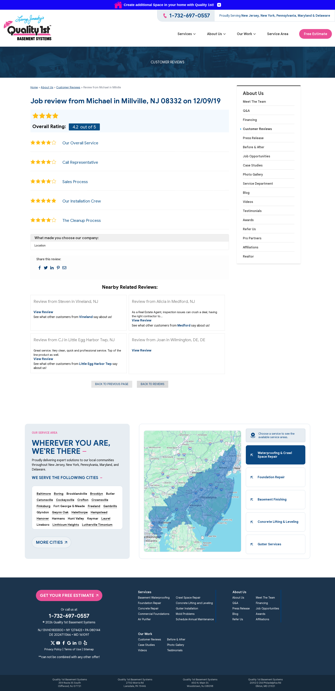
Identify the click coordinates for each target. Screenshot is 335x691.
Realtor (248, 256)
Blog (246, 193)
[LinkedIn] (74, 643)
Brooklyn (96, 493)
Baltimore (44, 493)
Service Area (277, 34)
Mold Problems (185, 614)
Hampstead (99, 512)
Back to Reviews (152, 384)
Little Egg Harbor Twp (95, 364)
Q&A (246, 111)
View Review (43, 312)
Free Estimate (315, 34)
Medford (183, 325)
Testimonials (252, 211)
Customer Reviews (257, 129)
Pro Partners (252, 238)
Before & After (253, 147)
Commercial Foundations (153, 614)
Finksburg (43, 506)
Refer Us (249, 229)
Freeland (94, 506)
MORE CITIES (49, 542)
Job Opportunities (256, 156)
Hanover (43, 518)
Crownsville (100, 500)
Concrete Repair (148, 608)
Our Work (244, 34)
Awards (248, 220)
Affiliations (250, 247)
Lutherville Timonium (97, 524)
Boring (58, 493)
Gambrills (110, 506)
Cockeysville (65, 500)
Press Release (253, 138)
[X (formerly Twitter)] (52, 643)
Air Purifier (144, 619)
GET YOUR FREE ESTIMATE (67, 595)
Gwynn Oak (60, 512)
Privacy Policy (53, 649)
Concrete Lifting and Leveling (194, 603)
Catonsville (45, 500)
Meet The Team (254, 102)
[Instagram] (80, 643)
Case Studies (252, 165)
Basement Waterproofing (154, 597)
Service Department (258, 184)
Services (185, 34)
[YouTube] (58, 643)
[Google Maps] (69, 643)
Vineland (86, 317)
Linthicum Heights (66, 524)
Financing (250, 120)
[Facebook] (63, 643)
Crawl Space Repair (188, 597)
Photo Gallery (253, 175)
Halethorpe (80, 512)
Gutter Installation (187, 608)
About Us (214, 34)
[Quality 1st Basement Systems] (28, 28)
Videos (248, 202)
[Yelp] (85, 643)
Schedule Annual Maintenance (195, 619)
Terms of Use (72, 649)
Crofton (82, 500)
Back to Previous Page (111, 384)
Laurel (105, 518)
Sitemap (89, 649)
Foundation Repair (149, 603)
